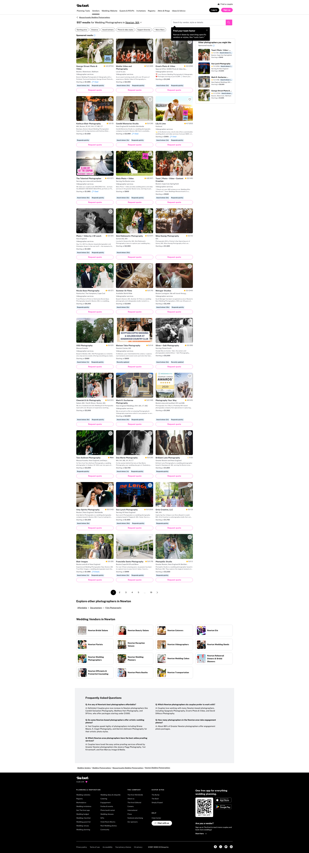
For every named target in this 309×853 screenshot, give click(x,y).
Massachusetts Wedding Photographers (94, 17)
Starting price (82, 30)
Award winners (108, 30)
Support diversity (143, 30)
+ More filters (159, 30)
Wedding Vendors (84, 768)
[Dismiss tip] (207, 30)
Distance (94, 30)
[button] (94, 35)
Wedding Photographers (101, 768)
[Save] (110, 42)
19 (151, 592)
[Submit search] (229, 22)
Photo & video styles (125, 30)
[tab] (92, 62)
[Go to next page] (157, 592)
